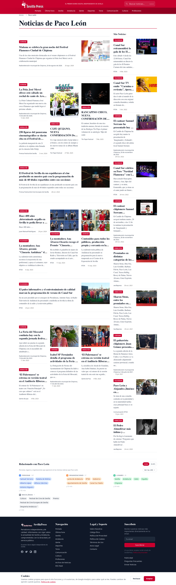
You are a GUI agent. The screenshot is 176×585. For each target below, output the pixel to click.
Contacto (93, 549)
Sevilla (60, 11)
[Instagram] (31, 552)
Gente (81, 11)
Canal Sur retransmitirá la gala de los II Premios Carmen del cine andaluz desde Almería (123, 53)
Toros (101, 11)
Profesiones (136, 11)
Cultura (125, 11)
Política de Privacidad (98, 535)
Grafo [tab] (153, 464)
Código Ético (95, 532)
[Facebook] (22, 552)
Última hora (49, 11)
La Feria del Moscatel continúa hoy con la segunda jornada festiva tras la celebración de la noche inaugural (32, 338)
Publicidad (128, 558)
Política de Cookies (97, 539)
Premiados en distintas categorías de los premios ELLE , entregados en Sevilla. (122, 261)
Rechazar (136, 578)
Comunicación (112, 11)
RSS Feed (59, 566)
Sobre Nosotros (96, 529)
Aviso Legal (94, 546)
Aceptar (149, 578)
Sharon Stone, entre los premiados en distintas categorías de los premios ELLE (122, 305)
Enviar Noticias (130, 564)
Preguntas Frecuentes (133, 561)
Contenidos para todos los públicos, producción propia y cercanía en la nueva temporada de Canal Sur (95, 245)
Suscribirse (139, 545)
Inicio (21, 15)
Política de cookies (48, 582)
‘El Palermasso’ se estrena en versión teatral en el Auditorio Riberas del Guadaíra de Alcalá (95, 359)
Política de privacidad (140, 553)
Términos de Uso (96, 542)
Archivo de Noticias (63, 562)
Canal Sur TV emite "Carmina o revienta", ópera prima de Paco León (123, 89)
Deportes (91, 11)
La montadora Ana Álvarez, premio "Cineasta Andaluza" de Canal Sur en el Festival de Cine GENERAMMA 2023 (32, 254)
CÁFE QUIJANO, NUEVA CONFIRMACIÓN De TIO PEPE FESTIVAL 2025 (62, 135)
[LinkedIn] (35, 552)
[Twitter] (26, 552)
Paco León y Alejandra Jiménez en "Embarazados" (124, 390)
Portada (38, 11)
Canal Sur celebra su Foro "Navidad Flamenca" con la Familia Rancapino (124, 173)
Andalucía (71, 11)
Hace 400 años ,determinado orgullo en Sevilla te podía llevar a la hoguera (33, 221)
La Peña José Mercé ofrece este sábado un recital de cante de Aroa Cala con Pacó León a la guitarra (32, 96)
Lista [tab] (146, 464)
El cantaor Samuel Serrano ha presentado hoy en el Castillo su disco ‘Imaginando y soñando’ (124, 129)
